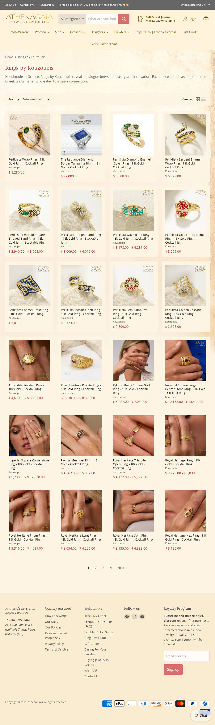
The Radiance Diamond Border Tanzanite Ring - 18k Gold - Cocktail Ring (80, 163)
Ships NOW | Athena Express (155, 32)
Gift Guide (190, 32)
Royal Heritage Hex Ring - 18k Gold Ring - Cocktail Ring (185, 537)
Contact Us (92, 676)
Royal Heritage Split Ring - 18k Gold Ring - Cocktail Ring (133, 537)
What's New (20, 32)
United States (193, 5)
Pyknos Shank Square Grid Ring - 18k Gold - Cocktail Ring (131, 389)
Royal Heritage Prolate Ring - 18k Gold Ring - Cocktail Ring (81, 387)
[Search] (123, 19)
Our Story (51, 622)
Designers (98, 32)
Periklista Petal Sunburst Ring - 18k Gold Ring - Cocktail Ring (130, 314)
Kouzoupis (15, 167)
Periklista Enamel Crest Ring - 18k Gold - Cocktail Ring (28, 312)
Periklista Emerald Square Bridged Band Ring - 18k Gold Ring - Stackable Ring (27, 238)
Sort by (14, 99)
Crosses (76, 32)
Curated (120, 32)
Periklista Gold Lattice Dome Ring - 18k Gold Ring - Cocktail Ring (185, 238)
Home (9, 57)
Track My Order (95, 616)
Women (41, 32)
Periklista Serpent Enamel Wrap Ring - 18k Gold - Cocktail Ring (183, 163)
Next (121, 568)
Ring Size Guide (96, 638)
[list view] (204, 99)
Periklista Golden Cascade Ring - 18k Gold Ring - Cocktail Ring (183, 314)
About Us (10, 4)
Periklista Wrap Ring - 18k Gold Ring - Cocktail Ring (27, 161)
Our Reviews (27, 4)
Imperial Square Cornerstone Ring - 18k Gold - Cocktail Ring (29, 464)
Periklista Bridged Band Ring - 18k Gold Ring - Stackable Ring (81, 238)
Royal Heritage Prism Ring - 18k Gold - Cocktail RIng (28, 537)
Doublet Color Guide (99, 632)
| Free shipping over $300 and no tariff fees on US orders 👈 (93, 4)
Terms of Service (56, 649)
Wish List (91, 670)
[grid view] (198, 99)
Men (58, 32)
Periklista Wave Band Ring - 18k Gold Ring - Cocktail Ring (133, 236)
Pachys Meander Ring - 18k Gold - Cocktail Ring (80, 462)
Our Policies (53, 627)
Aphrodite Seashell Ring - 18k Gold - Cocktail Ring (26, 387)
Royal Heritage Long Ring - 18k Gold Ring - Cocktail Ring (81, 537)
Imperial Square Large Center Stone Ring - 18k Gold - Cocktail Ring (185, 389)
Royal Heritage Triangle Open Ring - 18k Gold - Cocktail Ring (129, 464)
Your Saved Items (104, 44)
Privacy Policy (54, 644)
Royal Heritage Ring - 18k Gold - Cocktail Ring (182, 462)
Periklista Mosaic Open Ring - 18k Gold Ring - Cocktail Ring (81, 312)
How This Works (56, 616)
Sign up (173, 669)
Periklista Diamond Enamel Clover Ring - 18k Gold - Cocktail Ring (132, 163)
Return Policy (46, 4)
